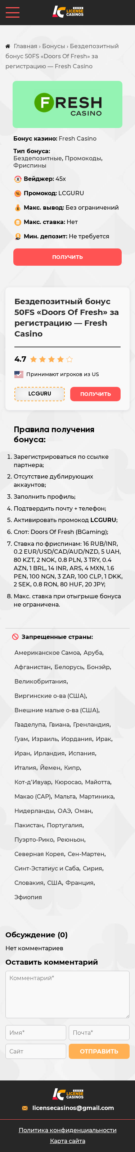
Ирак (103, 739)
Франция (80, 882)
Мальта (65, 796)
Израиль (45, 739)
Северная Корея (39, 854)
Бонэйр (98, 667)
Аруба (93, 652)
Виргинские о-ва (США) (50, 695)
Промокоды (83, 158)
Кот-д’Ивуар (32, 782)
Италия (25, 767)
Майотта (97, 782)
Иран (22, 753)
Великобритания (40, 681)
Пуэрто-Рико (33, 839)
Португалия (64, 825)
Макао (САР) (32, 796)
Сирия (92, 868)
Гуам (21, 739)
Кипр (72, 767)
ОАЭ (64, 811)
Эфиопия (28, 897)
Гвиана (59, 724)
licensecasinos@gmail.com (73, 1108)
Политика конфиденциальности (68, 1130)
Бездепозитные (37, 158)
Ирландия (49, 753)
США (54, 882)
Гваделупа (29, 724)
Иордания (76, 739)
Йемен (50, 767)
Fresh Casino (77, 138)
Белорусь (68, 667)
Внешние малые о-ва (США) (56, 710)
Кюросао (68, 782)
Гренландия (91, 724)
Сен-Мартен (86, 854)
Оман (83, 811)
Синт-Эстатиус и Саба (46, 868)
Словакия (29, 882)
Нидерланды (34, 811)
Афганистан (32, 667)
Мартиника (96, 796)
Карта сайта (67, 1141)
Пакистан (28, 825)
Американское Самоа (47, 652)
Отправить (99, 1051)
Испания (81, 753)
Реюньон (70, 839)
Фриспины (29, 165)
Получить (67, 257)
